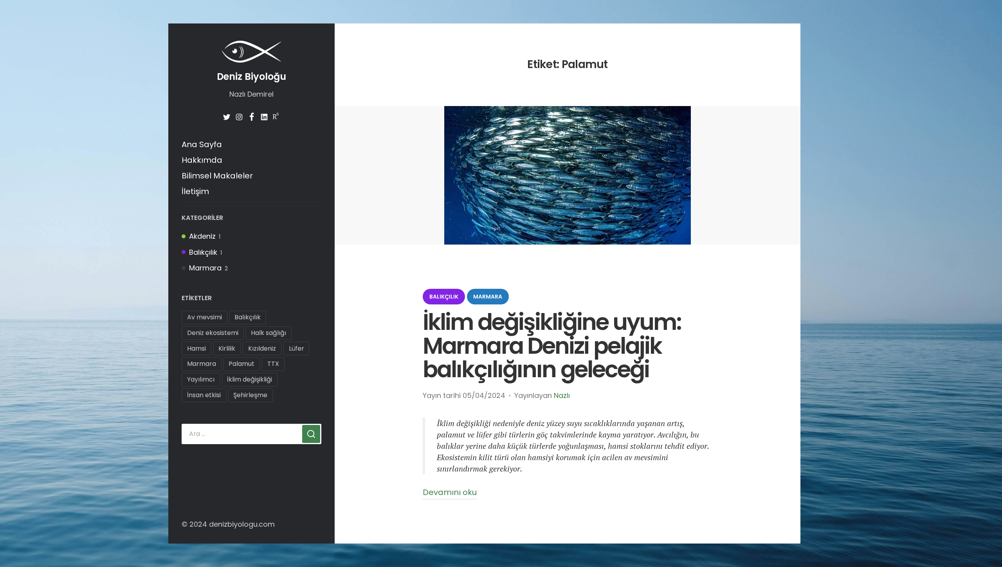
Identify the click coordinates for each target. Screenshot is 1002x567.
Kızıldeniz (262, 348)
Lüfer (296, 348)
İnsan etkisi (204, 395)
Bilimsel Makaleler (217, 175)
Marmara (205, 268)
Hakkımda (202, 160)
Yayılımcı (200, 379)
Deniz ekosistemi (212, 332)
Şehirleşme (250, 395)
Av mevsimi (204, 317)
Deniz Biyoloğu (251, 76)
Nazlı (562, 395)
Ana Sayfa (202, 144)
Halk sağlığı (268, 332)
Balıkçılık (203, 252)
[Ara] (311, 434)
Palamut (241, 363)
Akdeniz (202, 236)
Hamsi (196, 348)
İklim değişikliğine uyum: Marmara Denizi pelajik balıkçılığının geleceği (552, 345)
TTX (273, 363)
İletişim (195, 191)
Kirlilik (226, 348)
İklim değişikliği (249, 379)
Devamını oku (450, 493)
